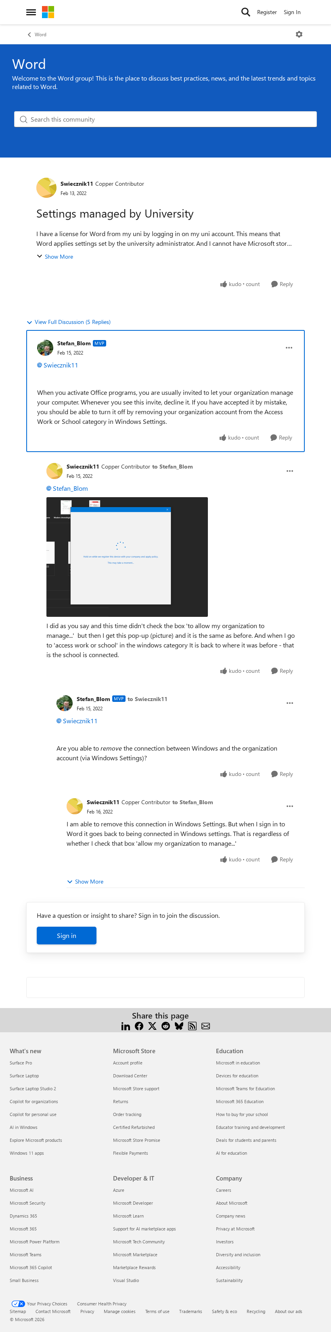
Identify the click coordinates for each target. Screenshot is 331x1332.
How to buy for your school (242, 1114)
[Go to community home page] (48, 12)
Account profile (127, 1063)
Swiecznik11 (77, 183)
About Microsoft (231, 1203)
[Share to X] (152, 1025)
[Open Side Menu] (31, 12)
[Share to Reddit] (165, 1025)
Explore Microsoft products (36, 1140)
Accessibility (228, 1267)
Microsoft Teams (26, 1254)
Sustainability (229, 1280)
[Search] (246, 12)
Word (40, 34)
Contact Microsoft (53, 1311)
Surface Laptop (24, 1076)
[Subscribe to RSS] (192, 1025)
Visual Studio (126, 1280)
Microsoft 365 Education (240, 1101)
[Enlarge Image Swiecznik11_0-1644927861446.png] (127, 557)
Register (267, 12)
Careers (223, 1190)
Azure (118, 1190)
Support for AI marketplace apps (144, 1229)
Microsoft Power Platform (34, 1242)
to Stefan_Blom (172, 466)
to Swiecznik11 (148, 699)
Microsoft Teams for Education (245, 1088)
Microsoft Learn (128, 1216)
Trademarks (190, 1311)
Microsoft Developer (133, 1203)
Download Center (130, 1076)
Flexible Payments (130, 1153)
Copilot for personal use (33, 1114)
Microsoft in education (238, 1063)
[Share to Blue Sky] (179, 1025)
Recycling (256, 1311)
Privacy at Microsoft (235, 1229)
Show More (59, 256)
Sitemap (18, 1311)
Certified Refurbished (134, 1127)
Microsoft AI (22, 1190)
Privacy (87, 1311)
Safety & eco (224, 1311)
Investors (225, 1242)
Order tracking (127, 1114)
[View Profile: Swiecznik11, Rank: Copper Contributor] (46, 188)
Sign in (66, 935)
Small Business (24, 1280)
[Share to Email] (205, 1025)
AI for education (231, 1153)
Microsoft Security (27, 1203)
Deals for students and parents (246, 1140)
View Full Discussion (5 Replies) (73, 322)
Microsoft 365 (23, 1229)
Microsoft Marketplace (135, 1254)
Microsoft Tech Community (139, 1242)
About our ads (288, 1311)
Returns (120, 1101)
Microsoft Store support (136, 1088)
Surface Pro (21, 1063)
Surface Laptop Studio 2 (33, 1088)
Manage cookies (120, 1311)
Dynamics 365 (23, 1216)
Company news (230, 1216)
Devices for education (237, 1076)
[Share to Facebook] (139, 1025)
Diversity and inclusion (238, 1254)
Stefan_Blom (74, 343)
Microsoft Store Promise (136, 1140)
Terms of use (157, 1311)
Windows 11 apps (27, 1153)
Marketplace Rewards (134, 1267)
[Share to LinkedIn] (126, 1025)
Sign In (292, 12)
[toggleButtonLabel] (299, 34)
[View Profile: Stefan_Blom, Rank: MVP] (45, 348)
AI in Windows (24, 1127)
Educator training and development (250, 1127)
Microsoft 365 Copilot (31, 1267)
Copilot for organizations (34, 1101)
